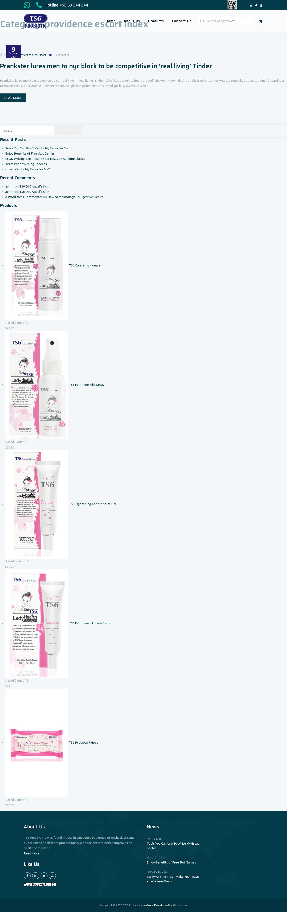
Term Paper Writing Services (26, 164)
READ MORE (13, 98)
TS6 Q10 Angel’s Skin (34, 186)
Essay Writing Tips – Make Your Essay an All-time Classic (45, 158)
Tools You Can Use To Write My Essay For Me (36, 148)
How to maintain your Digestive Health (75, 197)
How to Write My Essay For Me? (27, 169)
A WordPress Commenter (23, 197)
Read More (31, 853)
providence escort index (32, 55)
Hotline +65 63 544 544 (65, 5)
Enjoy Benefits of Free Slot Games (30, 153)
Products (156, 21)
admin (9, 186)
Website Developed (156, 905)
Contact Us (181, 21)
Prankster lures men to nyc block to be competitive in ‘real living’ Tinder (106, 66)
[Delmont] (35, 20)
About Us (132, 21)
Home (111, 21)
